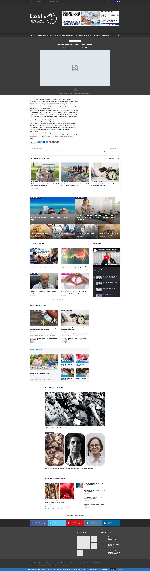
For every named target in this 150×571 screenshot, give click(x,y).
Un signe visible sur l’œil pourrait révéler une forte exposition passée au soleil (109, 235)
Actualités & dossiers (44, 35)
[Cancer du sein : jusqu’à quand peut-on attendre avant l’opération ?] (86, 231)
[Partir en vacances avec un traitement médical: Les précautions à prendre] (45, 172)
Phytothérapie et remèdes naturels (51, 483)
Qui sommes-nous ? (41, 1)
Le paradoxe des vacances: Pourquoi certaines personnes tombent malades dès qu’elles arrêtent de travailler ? (97, 217)
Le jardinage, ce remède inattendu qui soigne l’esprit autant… (94, 498)
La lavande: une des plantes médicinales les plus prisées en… (113, 538)
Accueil (33, 35)
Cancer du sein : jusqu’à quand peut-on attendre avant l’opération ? (85, 235)
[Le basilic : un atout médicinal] (104, 546)
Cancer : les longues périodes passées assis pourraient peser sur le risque (63, 235)
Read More (119, 569)
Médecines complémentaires (64, 35)
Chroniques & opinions (100, 35)
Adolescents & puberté (66, 361)
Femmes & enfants (53, 565)
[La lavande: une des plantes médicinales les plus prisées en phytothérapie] (104, 538)
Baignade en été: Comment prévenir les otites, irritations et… (77, 339)
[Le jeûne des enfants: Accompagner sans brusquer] (67, 372)
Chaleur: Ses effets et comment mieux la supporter (47, 339)
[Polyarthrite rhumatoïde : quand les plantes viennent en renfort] (79, 485)
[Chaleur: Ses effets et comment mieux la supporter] (33, 340)
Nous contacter (33, 1)
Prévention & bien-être (82, 35)
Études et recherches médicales (66, 248)
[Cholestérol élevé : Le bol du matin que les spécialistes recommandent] (40, 231)
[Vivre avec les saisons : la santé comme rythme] (79, 506)
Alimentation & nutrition (71, 563)
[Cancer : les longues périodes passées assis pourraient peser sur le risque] (63, 231)
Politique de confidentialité (53, 1)
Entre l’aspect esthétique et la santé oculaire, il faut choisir (47, 151)
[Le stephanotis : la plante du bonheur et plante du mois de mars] (104, 552)
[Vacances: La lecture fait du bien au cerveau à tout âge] (52, 210)
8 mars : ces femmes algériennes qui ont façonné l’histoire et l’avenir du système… (69, 468)
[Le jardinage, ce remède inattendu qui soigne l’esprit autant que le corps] (79, 499)
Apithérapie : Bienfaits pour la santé (109, 151)
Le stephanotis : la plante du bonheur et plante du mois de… (114, 552)
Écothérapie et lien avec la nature (38, 565)
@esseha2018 (79, 515)
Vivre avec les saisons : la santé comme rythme (94, 505)
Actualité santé (34, 248)
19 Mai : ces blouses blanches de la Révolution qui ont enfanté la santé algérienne (69, 428)
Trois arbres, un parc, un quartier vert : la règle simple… (94, 491)
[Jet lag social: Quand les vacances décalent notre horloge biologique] (105, 172)
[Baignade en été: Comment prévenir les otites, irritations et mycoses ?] (64, 340)
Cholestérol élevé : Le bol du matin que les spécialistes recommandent (39, 235)
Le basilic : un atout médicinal (113, 545)
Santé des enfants (34, 354)
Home (31, 563)
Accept (113, 569)
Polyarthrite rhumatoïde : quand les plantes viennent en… (93, 483)
